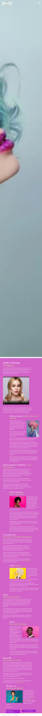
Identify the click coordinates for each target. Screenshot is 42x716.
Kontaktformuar (27, 560)
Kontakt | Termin (7, 714)
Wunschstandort (27, 700)
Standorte (16, 714)
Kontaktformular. (19, 682)
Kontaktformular (31, 697)
